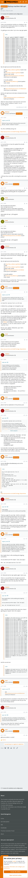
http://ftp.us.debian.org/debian (13, 69)
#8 (26, 292)
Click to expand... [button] (14, 430)
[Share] (25, 22)
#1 (26, 22)
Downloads (3, 828)
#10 (26, 359)
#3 (26, 142)
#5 (26, 203)
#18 (26, 686)
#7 (26, 252)
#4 (26, 188)
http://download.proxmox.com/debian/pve (16, 88)
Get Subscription (5, 821)
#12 (26, 415)
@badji (5, 322)
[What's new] (26, 2)
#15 (26, 538)
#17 (26, 592)
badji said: (4, 362)
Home (2, 818)
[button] (2, 2)
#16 (26, 573)
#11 (26, 403)
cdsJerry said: (5, 120)
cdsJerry (4, 10)
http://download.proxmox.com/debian (15, 75)
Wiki (2, 824)
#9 (26, 339)
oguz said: (4, 418)
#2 (26, 117)
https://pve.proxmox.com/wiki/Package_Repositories (13, 131)
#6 (26, 226)
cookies (14, 861)
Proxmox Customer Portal (7, 831)
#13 (26, 461)
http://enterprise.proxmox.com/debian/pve (15, 693)
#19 (26, 712)
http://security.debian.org (12, 81)
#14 (26, 504)
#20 (26, 735)
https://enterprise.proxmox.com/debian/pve (14, 97)
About (2, 834)
